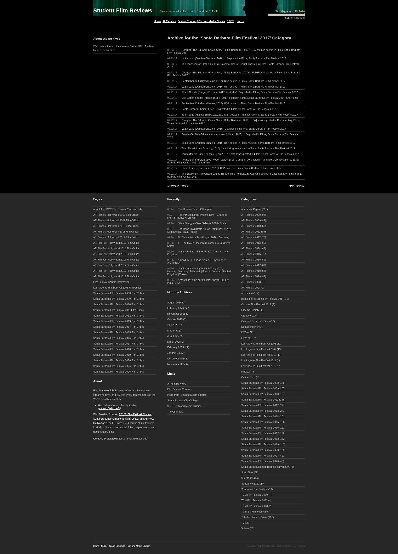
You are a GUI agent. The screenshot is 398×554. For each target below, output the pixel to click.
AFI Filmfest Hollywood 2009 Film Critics (115, 220)
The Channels (175, 411)
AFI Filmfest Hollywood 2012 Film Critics (115, 237)
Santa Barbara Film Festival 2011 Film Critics (118, 310)
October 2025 (175, 319)
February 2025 (175, 347)
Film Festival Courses (179, 389)
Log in (240, 21)
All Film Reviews (176, 383)
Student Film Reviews (122, 10)
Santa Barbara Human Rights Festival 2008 (265, 466)
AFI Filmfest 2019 (251, 276)
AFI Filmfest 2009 (251, 220)
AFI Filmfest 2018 (251, 270)
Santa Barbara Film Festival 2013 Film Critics (118, 321)
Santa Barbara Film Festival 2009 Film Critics (118, 298)
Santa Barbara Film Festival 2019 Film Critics (118, 354)
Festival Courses (187, 21)
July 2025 (172, 325)
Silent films (247, 478)
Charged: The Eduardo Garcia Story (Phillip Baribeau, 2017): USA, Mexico (223, 50)
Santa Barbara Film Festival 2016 (260, 427)
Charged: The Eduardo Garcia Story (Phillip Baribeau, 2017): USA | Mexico (224, 120)
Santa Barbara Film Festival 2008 (260, 382)
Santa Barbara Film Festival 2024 (260, 455)
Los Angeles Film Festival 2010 (258, 354)
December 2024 (176, 358)
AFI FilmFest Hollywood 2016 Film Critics (116, 259)
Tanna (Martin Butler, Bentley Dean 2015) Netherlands (212, 154)
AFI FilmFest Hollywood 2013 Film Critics (116, 242)
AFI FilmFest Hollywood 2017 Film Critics (116, 265)
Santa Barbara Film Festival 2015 (260, 422)
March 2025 (174, 341)
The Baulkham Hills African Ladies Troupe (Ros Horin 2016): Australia (221, 173)
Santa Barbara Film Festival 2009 (260, 388)
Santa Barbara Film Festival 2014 (260, 416)
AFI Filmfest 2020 (251, 282)
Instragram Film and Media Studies (186, 394)
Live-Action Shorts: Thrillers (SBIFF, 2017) (205, 97)
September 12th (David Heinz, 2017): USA (205, 81)
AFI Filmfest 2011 (251, 231)
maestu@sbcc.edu (109, 408)
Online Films (248, 377)
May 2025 (172, 330)
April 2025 (173, 336)
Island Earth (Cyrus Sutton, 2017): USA (203, 168)
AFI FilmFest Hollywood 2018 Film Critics (116, 270)
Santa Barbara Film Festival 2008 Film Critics (118, 293)
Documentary (284, 120)
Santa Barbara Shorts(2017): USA (201, 109)
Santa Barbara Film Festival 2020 (260, 450)
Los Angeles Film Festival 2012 (258, 366)
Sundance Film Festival (254, 489)
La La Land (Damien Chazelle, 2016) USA (205, 86)
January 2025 (175, 353)
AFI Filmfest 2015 (251, 254)
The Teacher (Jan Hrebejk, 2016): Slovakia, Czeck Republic (215, 64)
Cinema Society (250, 310)
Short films (292, 97)
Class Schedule (117, 546)
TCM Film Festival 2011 (254, 500)
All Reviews (169, 21)
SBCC (230, 21)
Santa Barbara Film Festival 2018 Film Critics (118, 349)
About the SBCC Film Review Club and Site (117, 209)
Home (157, 21)
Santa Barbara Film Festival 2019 (260, 444)
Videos (245, 528)
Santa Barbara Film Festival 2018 (260, 438)
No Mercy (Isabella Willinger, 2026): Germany (198, 237)
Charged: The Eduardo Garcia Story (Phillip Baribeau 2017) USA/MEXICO (223, 72)
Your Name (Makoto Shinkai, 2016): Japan (205, 114)
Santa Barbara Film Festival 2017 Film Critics (118, 343)
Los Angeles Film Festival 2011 (258, 360)
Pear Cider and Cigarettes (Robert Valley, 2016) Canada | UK (216, 159)
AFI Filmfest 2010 (251, 226)
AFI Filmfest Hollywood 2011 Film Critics (115, 231)
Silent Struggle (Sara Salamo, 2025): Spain (197, 223)
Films (280, 50)
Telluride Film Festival (253, 511)
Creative (279, 159)
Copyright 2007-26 (286, 546)
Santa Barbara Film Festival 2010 (260, 394)
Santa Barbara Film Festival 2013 (260, 410)
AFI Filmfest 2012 (251, 237)
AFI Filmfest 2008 (251, 214)
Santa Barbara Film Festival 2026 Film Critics (118, 371)
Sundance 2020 (250, 483)
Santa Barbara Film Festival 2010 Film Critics (118, 304)
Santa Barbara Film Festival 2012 (260, 405)
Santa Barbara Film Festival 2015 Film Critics (118, 332)
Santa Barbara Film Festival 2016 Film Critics (118, 338)
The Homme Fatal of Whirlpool (189, 209)
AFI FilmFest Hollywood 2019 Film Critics (116, 276)
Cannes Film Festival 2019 (256, 304)
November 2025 (176, 313)
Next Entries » (297, 186)
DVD (244, 332)
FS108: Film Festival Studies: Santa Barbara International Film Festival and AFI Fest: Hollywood (123, 419)
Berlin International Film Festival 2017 (262, 298)
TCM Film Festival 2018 (254, 506)
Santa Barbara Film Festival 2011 (260, 399)
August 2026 (174, 302)
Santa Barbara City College (182, 400)
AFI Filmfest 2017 (251, 265)
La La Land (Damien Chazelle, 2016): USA (206, 58)
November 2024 (176, 364)
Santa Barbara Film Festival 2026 (260, 461)
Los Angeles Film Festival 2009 (258, 349)
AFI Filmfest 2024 (251, 287)
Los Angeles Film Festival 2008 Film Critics (117, 287)
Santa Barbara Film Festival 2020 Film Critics (118, 360)
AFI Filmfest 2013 (251, 242)
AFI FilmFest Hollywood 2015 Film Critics (116, 254)
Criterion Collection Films (255, 321)
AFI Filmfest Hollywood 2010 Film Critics (115, 226)
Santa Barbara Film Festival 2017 (267, 58)
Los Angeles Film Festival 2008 (258, 343)
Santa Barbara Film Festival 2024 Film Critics (118, 366)
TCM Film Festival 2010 (254, 494)
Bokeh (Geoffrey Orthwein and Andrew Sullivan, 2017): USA (215, 134)
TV (242, 522)
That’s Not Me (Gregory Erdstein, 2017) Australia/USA (211, 92)
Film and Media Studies (211, 21)
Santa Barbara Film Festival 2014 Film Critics (118, 326)
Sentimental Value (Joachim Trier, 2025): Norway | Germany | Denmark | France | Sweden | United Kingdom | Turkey (199, 271)
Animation (246, 114)
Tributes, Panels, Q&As (254, 517)
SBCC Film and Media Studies (184, 406)
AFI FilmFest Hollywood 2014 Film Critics (116, 248)
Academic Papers (251, 209)
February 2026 (175, 308)
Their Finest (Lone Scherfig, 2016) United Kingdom (210, 148)
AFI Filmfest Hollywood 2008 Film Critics (115, 214)
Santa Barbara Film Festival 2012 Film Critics (118, 315)
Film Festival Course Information (111, 282)
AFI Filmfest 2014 (251, 248)
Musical (252, 142)
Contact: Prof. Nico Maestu (261, 546)
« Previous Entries (177, 186)
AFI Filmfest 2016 (251, 259)
